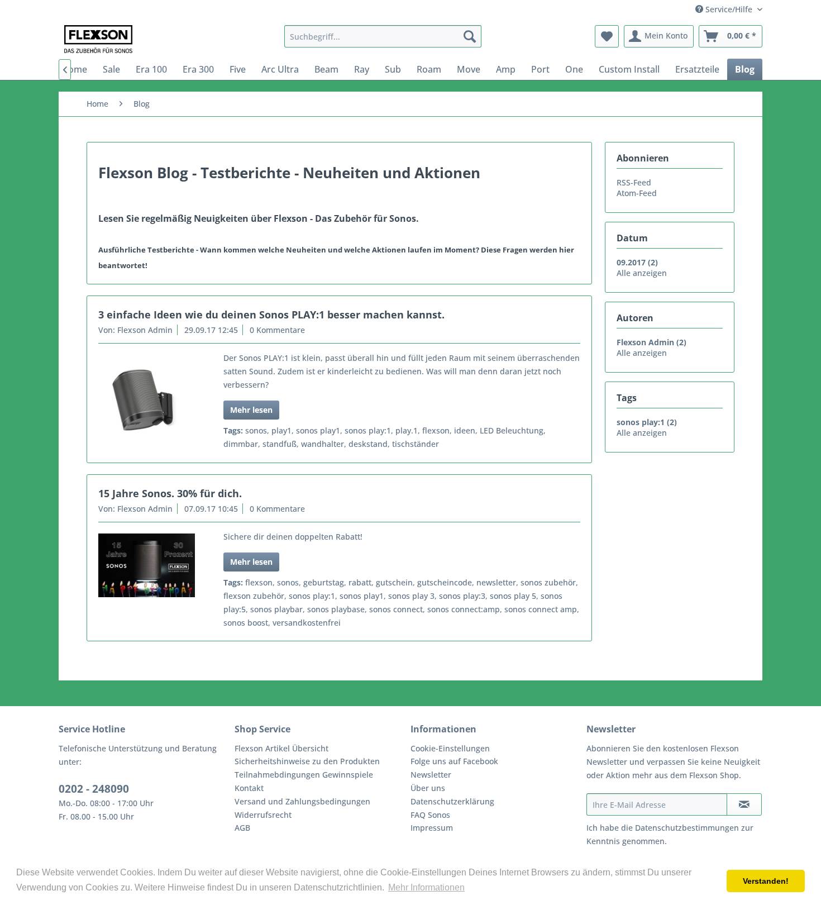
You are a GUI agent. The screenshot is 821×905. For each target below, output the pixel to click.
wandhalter (322, 444)
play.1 (406, 430)
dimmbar (240, 444)
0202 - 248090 (94, 789)
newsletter (496, 582)
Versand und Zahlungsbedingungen (302, 801)
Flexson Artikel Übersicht (281, 748)
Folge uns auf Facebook (454, 761)
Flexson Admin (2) (651, 342)
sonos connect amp (540, 609)
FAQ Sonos (430, 814)
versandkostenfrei (307, 622)
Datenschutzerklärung (452, 801)
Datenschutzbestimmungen (687, 827)
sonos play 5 (513, 595)
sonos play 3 (411, 595)
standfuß (279, 444)
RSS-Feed (634, 182)
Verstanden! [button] (766, 881)
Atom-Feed (637, 193)
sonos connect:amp (463, 609)
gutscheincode (444, 582)
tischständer (415, 444)
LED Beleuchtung (511, 430)
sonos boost (245, 622)
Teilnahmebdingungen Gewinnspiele (304, 774)
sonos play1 (318, 430)
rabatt (360, 582)
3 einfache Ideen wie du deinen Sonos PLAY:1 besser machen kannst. (271, 314)
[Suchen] (469, 36)
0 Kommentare (277, 330)
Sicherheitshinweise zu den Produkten (307, 761)
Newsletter (430, 774)
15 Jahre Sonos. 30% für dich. (170, 493)
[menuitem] (382, 36)
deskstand (368, 444)
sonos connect (396, 609)
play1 (281, 430)
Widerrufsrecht (263, 814)
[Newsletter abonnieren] (744, 804)
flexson (436, 430)
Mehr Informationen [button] (426, 887)
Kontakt (249, 788)
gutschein (394, 582)
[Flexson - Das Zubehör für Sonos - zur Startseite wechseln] (98, 39)
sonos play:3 (462, 595)
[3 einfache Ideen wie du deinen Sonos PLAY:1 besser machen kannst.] (146, 403)
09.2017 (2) (637, 262)
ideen (464, 430)
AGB (242, 827)
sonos (256, 430)
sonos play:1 (368, 430)
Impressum (431, 827)
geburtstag (323, 582)
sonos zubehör (548, 582)
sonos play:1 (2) (647, 422)
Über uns (427, 788)
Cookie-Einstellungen (450, 748)
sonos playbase (336, 609)
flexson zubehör (253, 595)
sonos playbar (276, 609)
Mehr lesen (251, 409)
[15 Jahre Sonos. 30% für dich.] (146, 566)
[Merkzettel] (607, 36)
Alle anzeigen (642, 273)
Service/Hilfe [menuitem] (729, 9)
